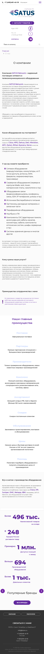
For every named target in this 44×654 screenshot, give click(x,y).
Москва (23, 2)
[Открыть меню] (40, 2)
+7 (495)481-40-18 (11, 2)
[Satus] (22, 13)
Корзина (15, 39)
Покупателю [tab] (31, 614)
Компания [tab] (12, 614)
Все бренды (22, 603)
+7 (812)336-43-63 (22, 639)
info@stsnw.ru (22, 630)
